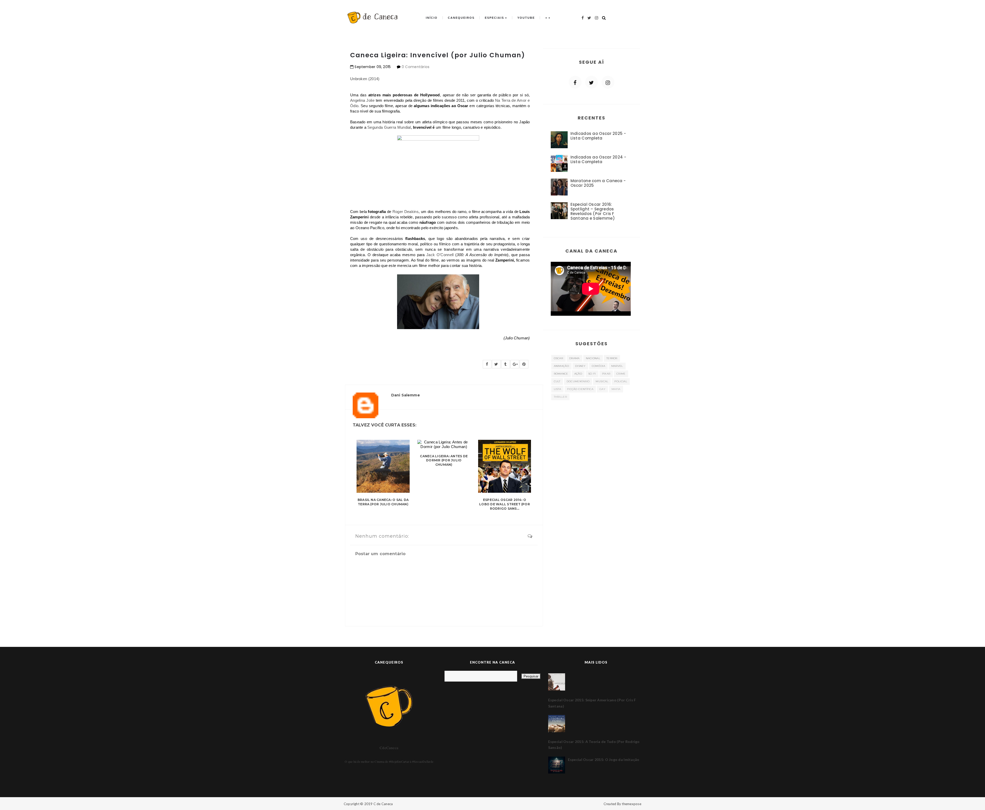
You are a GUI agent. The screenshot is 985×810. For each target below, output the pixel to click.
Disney (580, 366)
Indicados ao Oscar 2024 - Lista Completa (598, 159)
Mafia (616, 389)
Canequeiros (461, 17)
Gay (602, 389)
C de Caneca (383, 804)
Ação (578, 373)
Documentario (578, 381)
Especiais (494, 17)
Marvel (617, 366)
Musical (602, 381)
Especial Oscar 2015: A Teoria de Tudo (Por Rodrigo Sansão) (594, 744)
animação (561, 366)
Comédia (598, 366)
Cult (557, 381)
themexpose (631, 804)
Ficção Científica (580, 389)
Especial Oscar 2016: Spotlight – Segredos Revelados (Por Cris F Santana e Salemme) (592, 211)
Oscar (558, 358)
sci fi (592, 373)
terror (611, 358)
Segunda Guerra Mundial (389, 127)
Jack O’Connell (440, 255)
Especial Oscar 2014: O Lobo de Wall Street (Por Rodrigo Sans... (504, 504)
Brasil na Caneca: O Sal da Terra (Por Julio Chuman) (383, 502)
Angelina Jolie (362, 100)
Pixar (606, 373)
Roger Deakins (405, 211)
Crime (621, 373)
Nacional (593, 358)
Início (432, 17)
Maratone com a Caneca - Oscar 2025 (598, 183)
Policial (620, 381)
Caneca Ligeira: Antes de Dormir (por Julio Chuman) (444, 460)
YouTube (526, 17)
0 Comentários (416, 66)
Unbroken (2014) (365, 79)
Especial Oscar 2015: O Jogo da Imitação (603, 759)
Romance (561, 373)
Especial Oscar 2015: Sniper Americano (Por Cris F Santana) (592, 703)
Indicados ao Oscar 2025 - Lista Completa (598, 136)
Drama (574, 358)
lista (557, 389)
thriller (560, 396)
